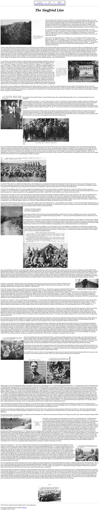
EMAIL (25, 507)
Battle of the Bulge (39, 4)
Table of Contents (49, 4)
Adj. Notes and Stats (59, 4)
